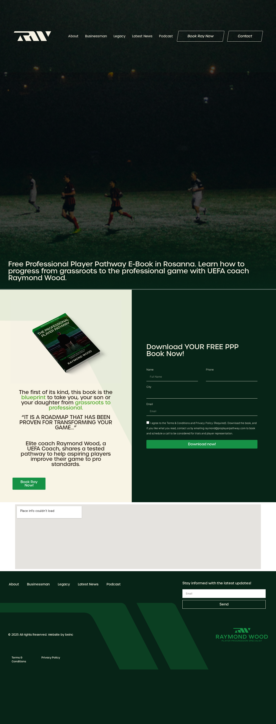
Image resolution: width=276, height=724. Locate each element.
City (148, 387)
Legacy (119, 36)
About (73, 36)
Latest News (142, 36)
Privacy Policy (50, 657)
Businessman (96, 36)
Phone (210, 369)
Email (149, 404)
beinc (69, 634)
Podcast (166, 36)
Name (150, 369)
